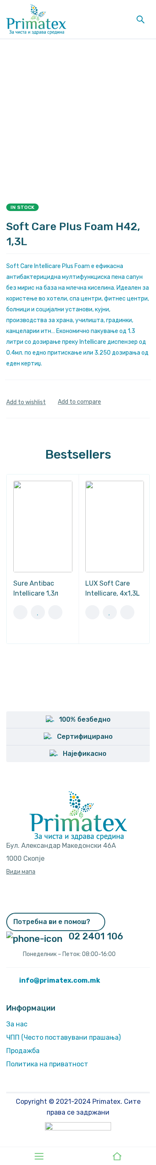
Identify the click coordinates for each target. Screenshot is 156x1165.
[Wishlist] (26, 402)
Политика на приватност (47, 1064)
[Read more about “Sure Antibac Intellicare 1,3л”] (20, 612)
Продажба (23, 1051)
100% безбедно (85, 719)
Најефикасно (84, 754)
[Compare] (79, 402)
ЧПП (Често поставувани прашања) (63, 1037)
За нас (16, 1024)
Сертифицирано (85, 736)
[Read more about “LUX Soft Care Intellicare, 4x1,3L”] (92, 612)
